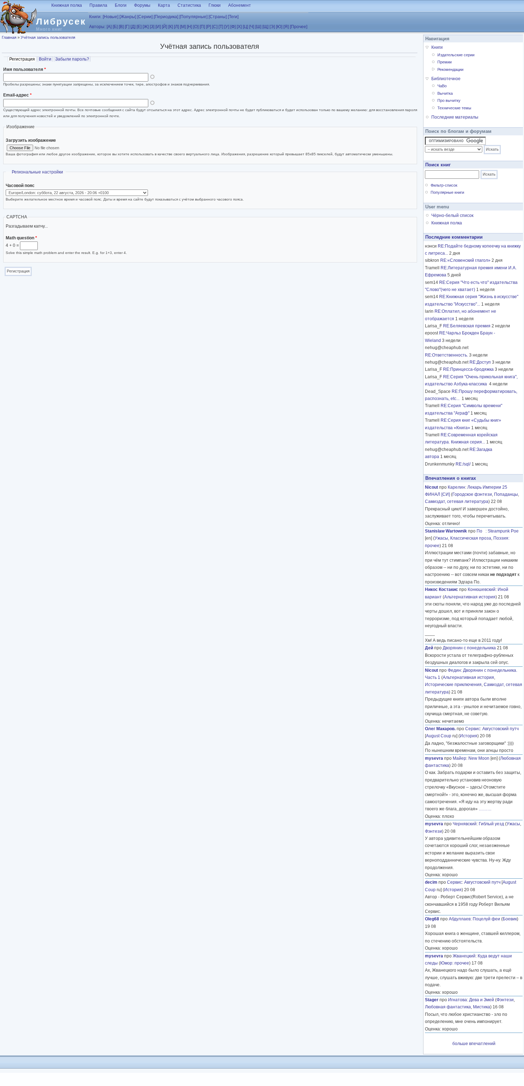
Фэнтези (433, 831)
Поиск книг (438, 164)
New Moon (478, 758)
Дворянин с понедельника (469, 647)
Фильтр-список (444, 185)
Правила (98, 5)
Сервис (472, 728)
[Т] (221, 26)
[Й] (164, 26)
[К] (170, 26)
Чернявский (465, 823)
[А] (109, 26)
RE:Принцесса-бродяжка (468, 369)
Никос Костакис (441, 589)
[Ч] (251, 26)
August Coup (438, 735)
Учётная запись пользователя (48, 37)
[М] (183, 26)
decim (431, 882)
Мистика (481, 1006)
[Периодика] (166, 16)
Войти (45, 59)
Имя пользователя (24, 69)
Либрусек (61, 21)
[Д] (132, 26)
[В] (121, 26)
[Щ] (265, 26)
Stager (431, 999)
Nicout (431, 487)
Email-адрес (17, 95)
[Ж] (146, 26)
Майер (459, 758)
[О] (196, 26)
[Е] (139, 26)
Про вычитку (449, 100)
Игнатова (457, 999)
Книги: (95, 16)
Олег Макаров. (440, 728)
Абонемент (239, 5)
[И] (158, 26)
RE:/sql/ (463, 464)
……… (485, 808)
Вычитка (445, 93)
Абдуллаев (460, 918)
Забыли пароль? (72, 59)
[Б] (115, 26)
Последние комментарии (454, 237)
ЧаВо (442, 86)
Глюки (215, 5)
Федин (454, 670)
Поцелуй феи (486, 918)
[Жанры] (127, 16)
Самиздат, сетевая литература (456, 501)
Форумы (142, 5)
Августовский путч (500, 728)
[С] (214, 26)
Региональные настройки (37, 172)
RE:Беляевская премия (466, 325)
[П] (202, 26)
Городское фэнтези (472, 494)
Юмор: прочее (454, 963)
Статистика (189, 5)
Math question (21, 237)
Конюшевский (481, 589)
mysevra (434, 758)
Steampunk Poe (503, 531)
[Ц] (245, 26)
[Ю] (279, 26)
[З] (152, 26)
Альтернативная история (469, 596)
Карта (164, 5)
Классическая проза (470, 538)
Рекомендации (450, 69)
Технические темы (454, 108)
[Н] (189, 26)
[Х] (239, 26)
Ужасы (441, 538)
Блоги (121, 5)
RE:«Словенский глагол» (465, 260)
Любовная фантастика (448, 1006)
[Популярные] (193, 16)
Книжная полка (66, 5)
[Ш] (258, 26)
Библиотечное (446, 78)
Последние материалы (454, 117)
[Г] (127, 26)
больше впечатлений (473, 1043)
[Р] (208, 26)
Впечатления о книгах (450, 478)
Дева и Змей (481, 999)
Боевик (510, 918)
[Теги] (233, 16)
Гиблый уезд (491, 823)
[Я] (286, 26)
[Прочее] (298, 26)
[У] (226, 26)
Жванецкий (464, 956)
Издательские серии (455, 55)
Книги (437, 47)
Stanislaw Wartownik (446, 531)
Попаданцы (506, 494)
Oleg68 (432, 918)
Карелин (456, 487)
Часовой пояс (20, 185)
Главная (9, 37)
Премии (444, 62)
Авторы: (97, 26)
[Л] (176, 26)
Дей (429, 647)
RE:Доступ (480, 362)
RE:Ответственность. (446, 355)
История (468, 735)
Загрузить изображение (31, 140)
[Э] (272, 26)
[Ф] (233, 26)
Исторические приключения (453, 684)
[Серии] (145, 16)
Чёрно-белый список (452, 215)
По (481, 531)
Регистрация (22, 59)
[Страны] (218, 16)
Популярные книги (447, 192)
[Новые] (110, 16)
